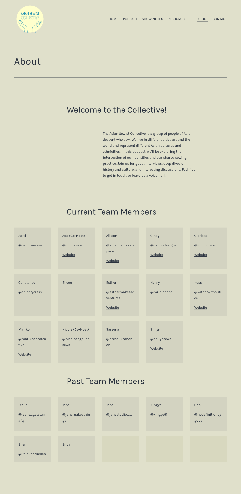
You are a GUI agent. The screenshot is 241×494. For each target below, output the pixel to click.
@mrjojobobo (161, 292)
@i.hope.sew (72, 245)
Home (113, 19)
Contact (220, 19)
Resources (177, 19)
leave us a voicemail (148, 175)
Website (68, 255)
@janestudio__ (119, 414)
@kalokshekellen (32, 454)
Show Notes (152, 19)
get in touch (116, 175)
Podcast (130, 19)
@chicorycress (30, 292)
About (202, 19)
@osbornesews (30, 245)
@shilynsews (160, 339)
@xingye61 (158, 414)
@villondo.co (204, 245)
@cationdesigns (163, 245)
